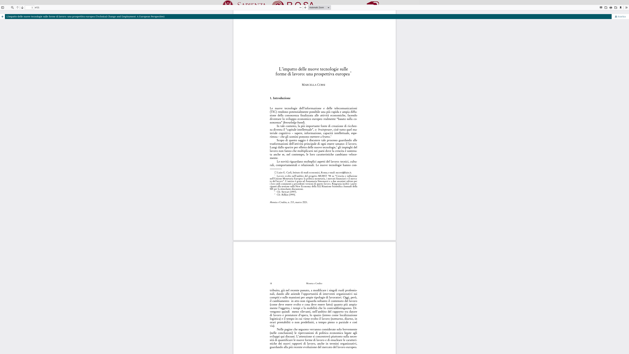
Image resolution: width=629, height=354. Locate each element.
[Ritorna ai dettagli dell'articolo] (2, 16)
